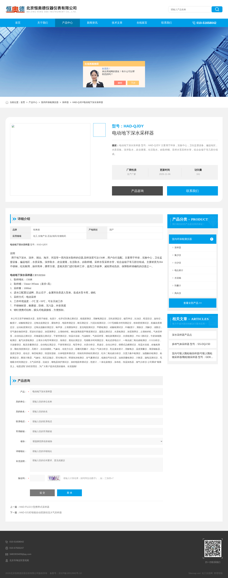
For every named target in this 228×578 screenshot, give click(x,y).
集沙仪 (177, 255)
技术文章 (117, 22)
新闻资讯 (92, 22)
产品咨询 (137, 191)
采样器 (65, 102)
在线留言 (142, 22)
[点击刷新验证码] (54, 478)
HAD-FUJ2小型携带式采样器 (34, 507)
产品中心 (67, 22)
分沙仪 (177, 262)
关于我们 (42, 22)
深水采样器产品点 (182, 334)
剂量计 (177, 285)
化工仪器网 (207, 573)
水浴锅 (177, 278)
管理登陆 (218, 573)
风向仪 (177, 293)
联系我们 (166, 22)
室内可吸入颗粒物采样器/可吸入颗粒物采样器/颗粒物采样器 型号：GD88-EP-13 (192, 355)
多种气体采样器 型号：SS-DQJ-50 (191, 344)
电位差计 (178, 270)
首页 (17, 22)
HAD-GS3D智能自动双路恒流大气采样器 (40, 512)
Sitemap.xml (194, 573)
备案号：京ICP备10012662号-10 (66, 573)
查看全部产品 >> (192, 303)
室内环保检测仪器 (49, 102)
